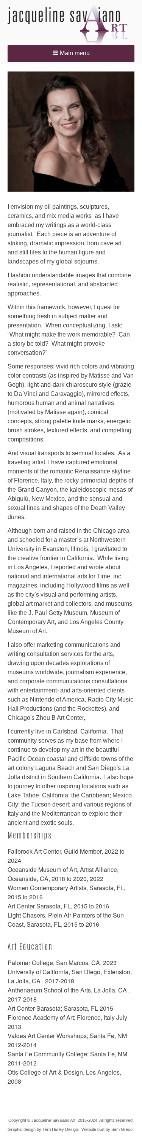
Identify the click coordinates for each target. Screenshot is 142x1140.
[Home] (71, 25)
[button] (71, 53)
